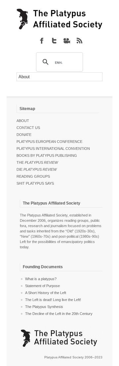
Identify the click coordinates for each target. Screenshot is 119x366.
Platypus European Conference (49, 142)
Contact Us (28, 128)
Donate (24, 135)
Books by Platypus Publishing (47, 155)
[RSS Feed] (79, 40)
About (23, 121)
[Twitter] (54, 40)
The (37, 162)
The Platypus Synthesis (44, 307)
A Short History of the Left (45, 293)
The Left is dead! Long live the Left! (53, 300)
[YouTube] (66, 40)
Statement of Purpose (42, 286)
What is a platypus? (41, 279)
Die (37, 169)
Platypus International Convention (53, 149)
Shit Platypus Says (35, 183)
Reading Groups (33, 176)
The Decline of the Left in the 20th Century (59, 314)
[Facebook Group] (41, 40)
